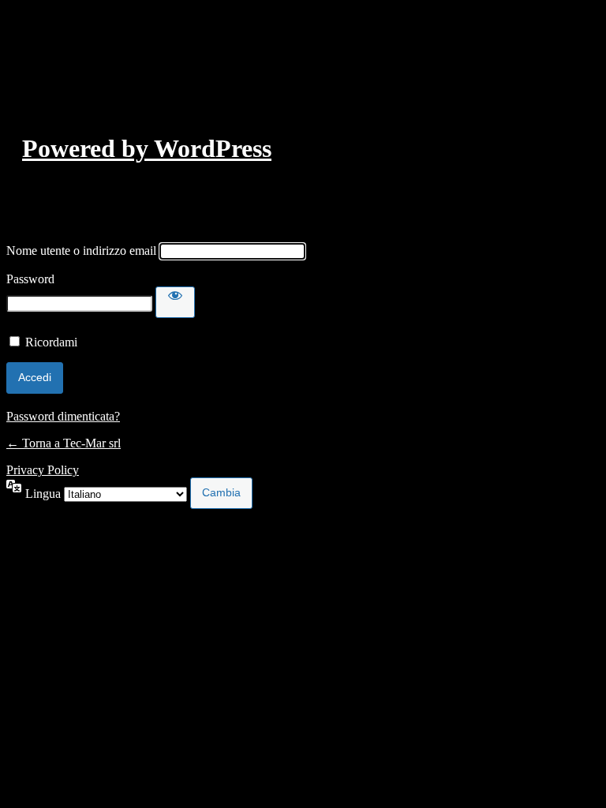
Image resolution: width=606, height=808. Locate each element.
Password (30, 279)
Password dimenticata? (63, 416)
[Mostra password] (175, 302)
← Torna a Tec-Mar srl (63, 443)
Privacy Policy (42, 470)
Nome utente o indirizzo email (81, 250)
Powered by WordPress (146, 148)
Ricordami (51, 342)
